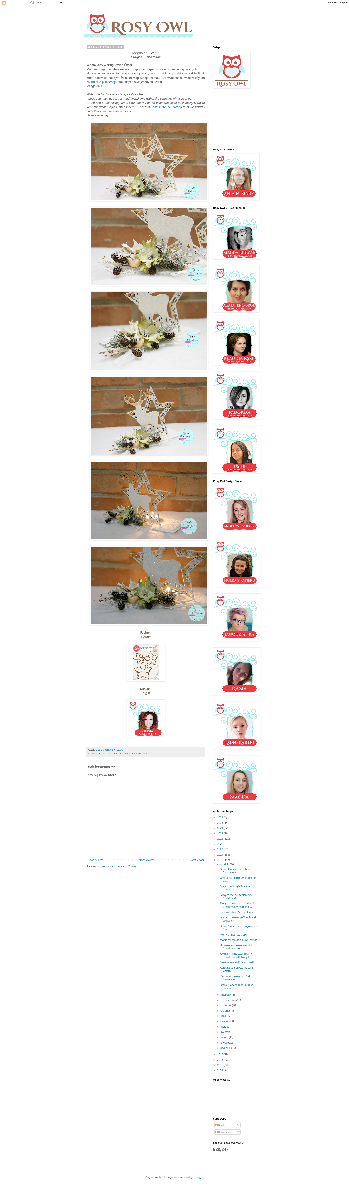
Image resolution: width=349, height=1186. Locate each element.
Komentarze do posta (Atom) (118, 866)
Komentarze (225, 1132)
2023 (220, 833)
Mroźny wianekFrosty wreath (237, 962)
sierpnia (225, 1010)
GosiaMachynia (128, 753)
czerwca (225, 1021)
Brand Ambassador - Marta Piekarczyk (236, 871)
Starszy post (196, 859)
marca (224, 1037)
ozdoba (142, 753)
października (228, 1000)
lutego (224, 1042)
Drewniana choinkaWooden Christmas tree (236, 946)
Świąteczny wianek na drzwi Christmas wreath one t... (237, 905)
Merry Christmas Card (233, 934)
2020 (220, 849)
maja (223, 1026)
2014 (220, 1070)
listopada (226, 994)
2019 (220, 854)
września (226, 1005)
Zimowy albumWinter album (236, 912)
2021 (220, 843)
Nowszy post (95, 859)
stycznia (225, 1047)
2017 (220, 1054)
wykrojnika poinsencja (102, 81)
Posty (221, 1125)
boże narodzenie (108, 753)
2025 (220, 822)
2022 (220, 838)
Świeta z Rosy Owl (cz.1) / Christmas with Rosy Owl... (237, 955)
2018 (220, 859)
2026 (220, 817)
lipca (223, 1015)
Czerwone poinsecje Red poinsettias (235, 978)
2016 (220, 1059)
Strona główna (146, 859)
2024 (220, 828)
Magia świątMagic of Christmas (238, 939)
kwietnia (225, 1031)
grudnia (225, 864)
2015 (220, 1065)
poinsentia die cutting (167, 107)
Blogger (199, 1177)
